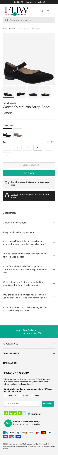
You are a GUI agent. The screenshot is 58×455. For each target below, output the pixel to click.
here (42, 2)
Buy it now (29, 173)
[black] (7, 132)
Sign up (14, 194)
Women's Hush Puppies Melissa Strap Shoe (24, 29)
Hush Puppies (9, 103)
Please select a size (29, 165)
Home (5, 29)
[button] (48, 11)
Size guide (51, 142)
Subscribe (47, 403)
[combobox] (29, 20)
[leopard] (17, 132)
